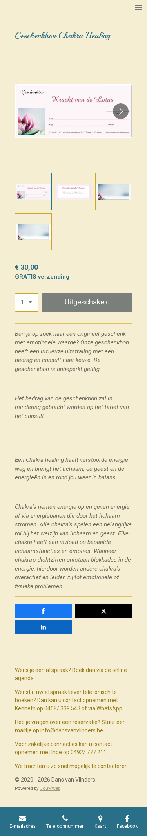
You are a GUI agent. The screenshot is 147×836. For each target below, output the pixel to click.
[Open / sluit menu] (138, 8)
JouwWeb (50, 788)
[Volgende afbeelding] (121, 111)
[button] (33, 191)
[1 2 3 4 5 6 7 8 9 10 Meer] (26, 302)
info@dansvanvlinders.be (71, 730)
